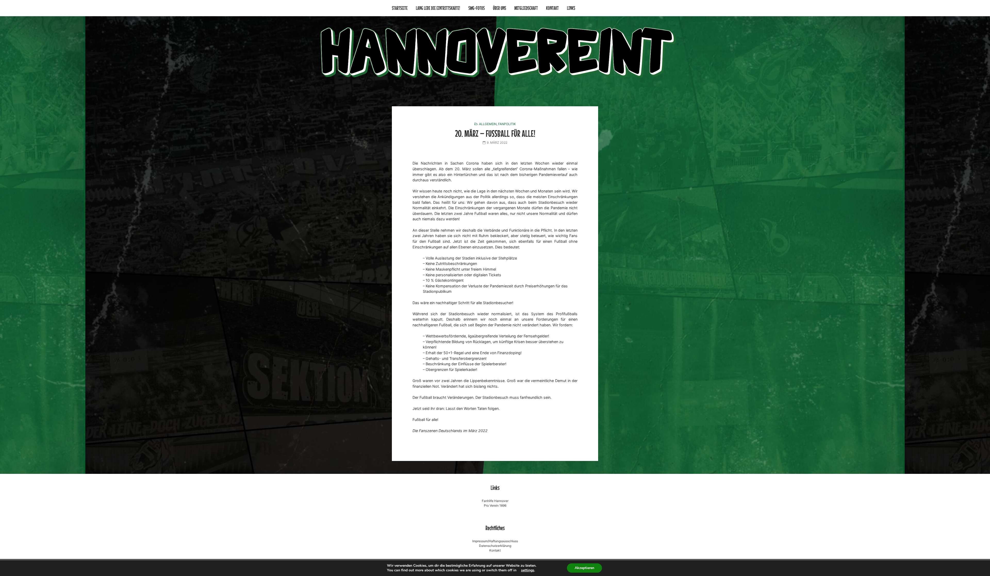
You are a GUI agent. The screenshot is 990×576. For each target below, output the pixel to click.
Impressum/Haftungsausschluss (495, 541)
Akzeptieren (584, 567)
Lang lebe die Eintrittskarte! (438, 8)
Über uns (499, 8)
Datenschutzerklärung (495, 546)
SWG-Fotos (476, 8)
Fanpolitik (507, 124)
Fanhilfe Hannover (495, 501)
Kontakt (552, 8)
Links (571, 8)
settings (527, 570)
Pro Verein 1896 (495, 505)
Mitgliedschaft (526, 8)
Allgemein (488, 124)
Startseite (400, 8)
